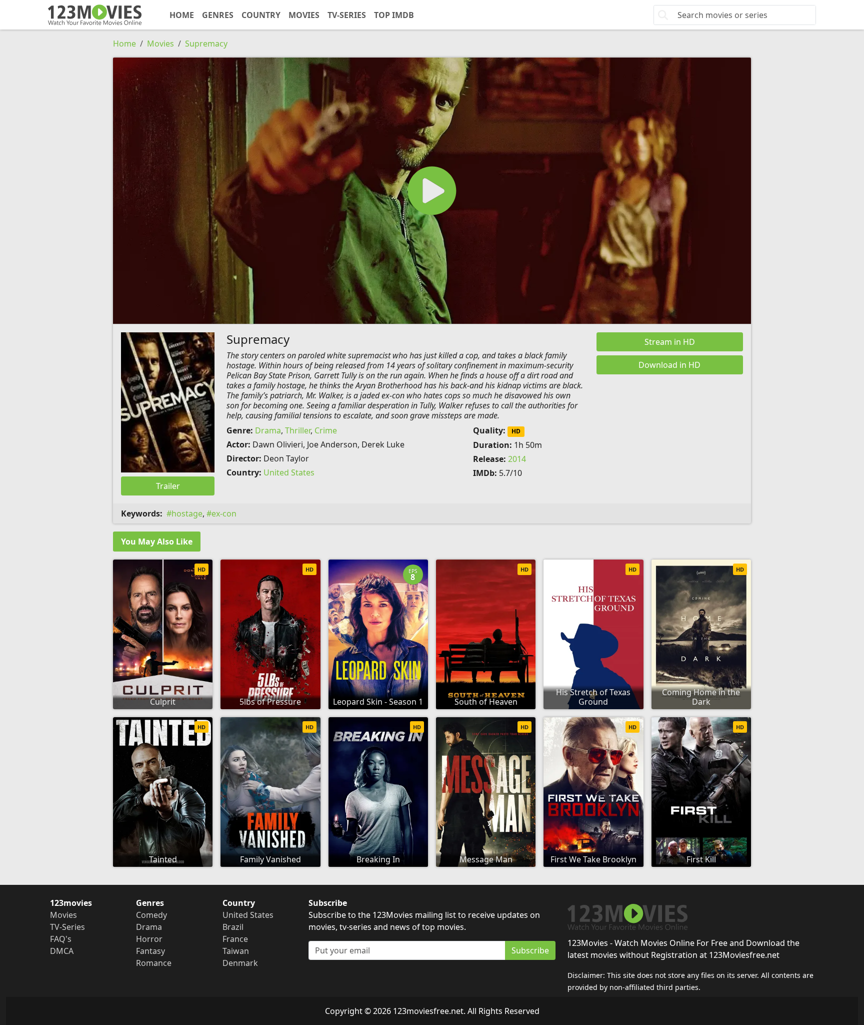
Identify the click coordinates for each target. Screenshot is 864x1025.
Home (182, 15)
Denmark (240, 962)
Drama (268, 430)
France (235, 938)
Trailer (168, 485)
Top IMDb (394, 15)
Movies (304, 15)
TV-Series (347, 15)
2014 (517, 458)
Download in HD (669, 364)
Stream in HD (669, 341)
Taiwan (235, 950)
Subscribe (530, 950)
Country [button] (261, 15)
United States (289, 472)
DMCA (62, 950)
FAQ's (61, 938)
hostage (187, 513)
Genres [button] (218, 15)
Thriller (297, 430)
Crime (325, 430)
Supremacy (206, 43)
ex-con (224, 513)
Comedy (151, 914)
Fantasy (150, 950)
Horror (149, 938)
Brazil (233, 926)
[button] (432, 191)
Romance (154, 962)
